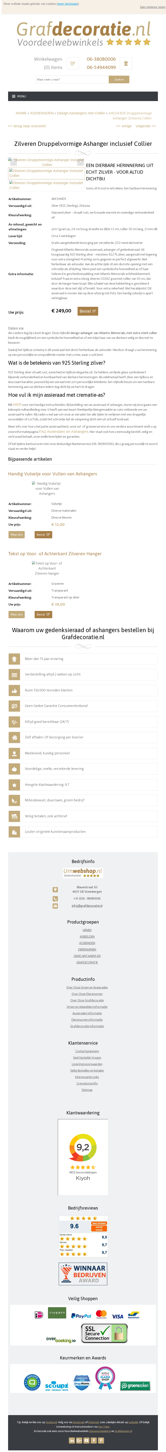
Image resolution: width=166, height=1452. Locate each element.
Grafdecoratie (87, 962)
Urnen (87, 930)
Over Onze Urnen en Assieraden (87, 987)
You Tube (103, 1426)
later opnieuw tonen (152, 7)
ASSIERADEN (42, 113)
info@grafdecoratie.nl (87, 906)
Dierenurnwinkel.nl (100, 1431)
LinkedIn (133, 1422)
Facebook (51, 1422)
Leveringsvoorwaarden (87, 1064)
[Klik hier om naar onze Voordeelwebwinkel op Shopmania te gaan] (81, 1390)
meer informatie (68, 3)
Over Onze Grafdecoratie (87, 1000)
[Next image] (80, 162)
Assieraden (87, 943)
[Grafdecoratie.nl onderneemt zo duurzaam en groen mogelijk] (135, 1390)
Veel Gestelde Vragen (87, 1058)
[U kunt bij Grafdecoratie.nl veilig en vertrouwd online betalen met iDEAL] (39, 1317)
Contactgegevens (87, 1051)
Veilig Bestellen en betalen (87, 1070)
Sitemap (87, 1090)
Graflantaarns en (87, 956)
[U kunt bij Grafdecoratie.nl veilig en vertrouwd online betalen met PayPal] (81, 1317)
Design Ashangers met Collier (81, 113)
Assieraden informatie (87, 1013)
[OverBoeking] (61, 1342)
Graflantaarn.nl (123, 1431)
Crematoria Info (87, 1083)
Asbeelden (87, 936)
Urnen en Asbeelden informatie (87, 1007)
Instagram (79, 1422)
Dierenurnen (87, 949)
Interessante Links (87, 1077)
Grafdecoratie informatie (87, 1026)
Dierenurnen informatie (87, 1020)
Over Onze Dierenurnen (87, 994)
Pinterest (93, 1422)
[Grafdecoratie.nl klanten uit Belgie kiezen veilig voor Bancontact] (133, 1317)
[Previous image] (13, 162)
